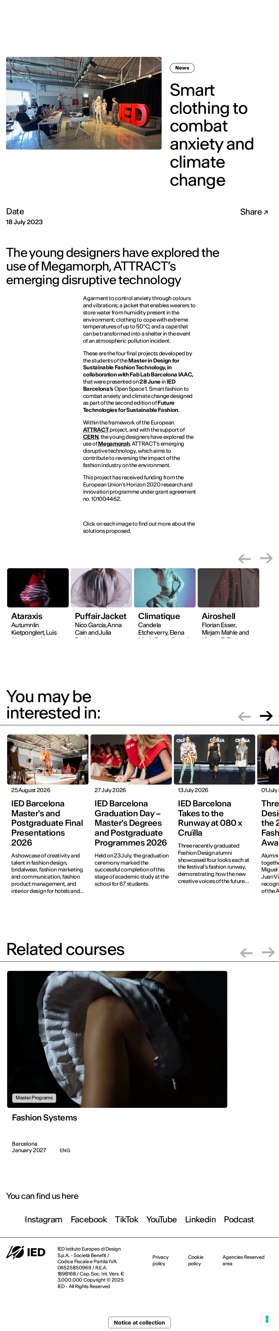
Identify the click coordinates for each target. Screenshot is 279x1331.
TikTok (126, 1219)
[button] (244, 558)
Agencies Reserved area (244, 1260)
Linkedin (200, 1219)
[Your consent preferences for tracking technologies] (267, 1319)
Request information (231, 32)
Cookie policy (195, 1260)
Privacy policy (160, 1260)
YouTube (161, 1219)
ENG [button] (259, 10)
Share (251, 212)
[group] (38, 607)
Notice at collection (139, 1322)
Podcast (239, 1219)
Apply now (182, 33)
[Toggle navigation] (268, 33)
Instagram (44, 1219)
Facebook (89, 1219)
